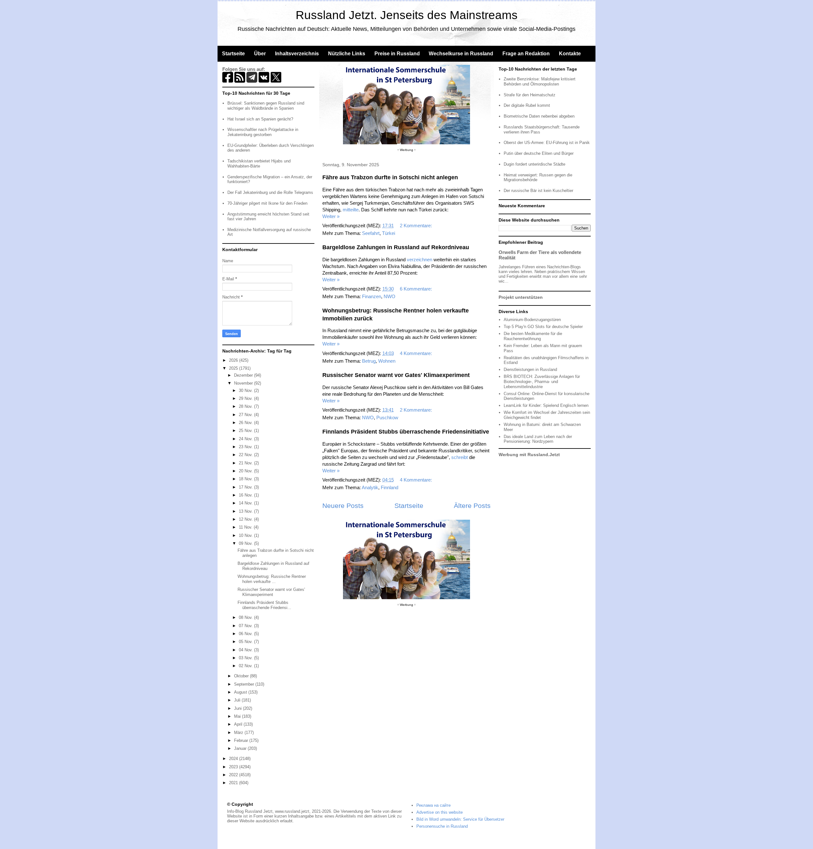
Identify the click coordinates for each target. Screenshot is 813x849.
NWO (389, 296)
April (239, 724)
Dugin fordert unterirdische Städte (534, 164)
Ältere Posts (472, 505)
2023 (234, 766)
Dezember (244, 375)
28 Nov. (246, 406)
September (244, 684)
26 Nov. (246, 422)
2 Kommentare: (416, 225)
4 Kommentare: (416, 353)
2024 (234, 758)
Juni (238, 708)
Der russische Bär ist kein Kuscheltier (538, 190)
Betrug (369, 361)
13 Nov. (246, 511)
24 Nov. (246, 438)
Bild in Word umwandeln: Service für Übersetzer (460, 819)
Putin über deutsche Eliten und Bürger (539, 153)
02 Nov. (246, 665)
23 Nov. (246, 446)
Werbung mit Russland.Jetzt (529, 454)
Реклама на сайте (433, 805)
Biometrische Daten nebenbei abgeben (539, 116)
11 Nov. (246, 527)
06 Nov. (246, 633)
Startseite (233, 53)
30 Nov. (246, 390)
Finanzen (371, 296)
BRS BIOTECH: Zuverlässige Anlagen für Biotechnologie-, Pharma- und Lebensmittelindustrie (542, 381)
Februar (241, 740)
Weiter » (330, 216)
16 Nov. (246, 495)
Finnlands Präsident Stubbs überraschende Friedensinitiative (405, 431)
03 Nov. (246, 657)
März (239, 732)
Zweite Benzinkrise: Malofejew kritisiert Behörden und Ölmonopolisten (539, 81)
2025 (234, 368)
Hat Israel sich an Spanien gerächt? (260, 119)
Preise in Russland (397, 53)
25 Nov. (246, 430)
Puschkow (387, 417)
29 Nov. (246, 398)
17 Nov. (246, 487)
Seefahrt (371, 233)
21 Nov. (246, 463)
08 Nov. (246, 617)
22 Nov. (246, 454)
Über (260, 53)
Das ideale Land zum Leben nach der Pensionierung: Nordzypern (538, 439)
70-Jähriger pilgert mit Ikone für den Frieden (267, 203)
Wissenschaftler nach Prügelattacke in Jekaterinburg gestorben (262, 132)
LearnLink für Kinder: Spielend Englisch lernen (546, 405)
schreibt (459, 457)
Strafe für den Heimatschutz (529, 94)
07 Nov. (246, 625)
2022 (234, 774)
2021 (234, 782)
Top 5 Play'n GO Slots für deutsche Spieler (543, 326)
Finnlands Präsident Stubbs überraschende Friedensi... (264, 605)
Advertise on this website (439, 812)
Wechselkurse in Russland (461, 53)
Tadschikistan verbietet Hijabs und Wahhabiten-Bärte (259, 163)
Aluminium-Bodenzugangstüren (532, 319)
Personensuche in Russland (442, 826)
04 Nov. (246, 649)
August (241, 692)
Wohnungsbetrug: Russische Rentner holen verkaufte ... (272, 579)
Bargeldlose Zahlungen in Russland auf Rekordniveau (395, 247)
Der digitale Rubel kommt (527, 105)
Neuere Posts (343, 505)
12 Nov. (246, 519)
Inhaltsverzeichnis (297, 53)
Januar (241, 748)
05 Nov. (246, 641)
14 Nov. (246, 503)
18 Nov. (246, 478)
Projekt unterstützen (521, 297)
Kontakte (570, 53)
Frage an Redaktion (526, 53)
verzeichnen (419, 259)
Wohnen (386, 361)
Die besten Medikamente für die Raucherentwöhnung (533, 336)
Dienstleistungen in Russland (530, 369)
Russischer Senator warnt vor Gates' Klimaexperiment (396, 375)
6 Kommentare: (416, 288)
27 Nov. (246, 414)
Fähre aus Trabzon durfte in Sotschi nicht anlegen (390, 177)
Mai (238, 716)
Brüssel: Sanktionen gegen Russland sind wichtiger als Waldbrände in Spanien (265, 106)
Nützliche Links (346, 53)
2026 (234, 360)
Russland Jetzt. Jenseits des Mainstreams (407, 15)
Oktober (242, 676)
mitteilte (351, 209)
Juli (238, 700)
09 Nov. (246, 543)
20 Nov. (246, 471)
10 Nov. (246, 535)
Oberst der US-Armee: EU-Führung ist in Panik (547, 142)
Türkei (388, 233)
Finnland (389, 487)
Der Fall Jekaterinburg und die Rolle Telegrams (270, 192)
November (244, 383)
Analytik (370, 487)
